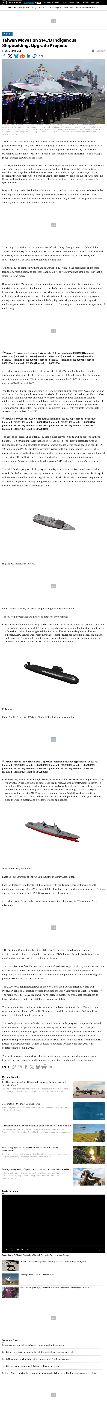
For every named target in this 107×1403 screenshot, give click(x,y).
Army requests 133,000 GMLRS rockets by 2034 (37, 1274)
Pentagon (95, 3)
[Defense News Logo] (33, 2)
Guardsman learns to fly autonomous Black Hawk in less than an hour (36, 1125)
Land (57, 3)
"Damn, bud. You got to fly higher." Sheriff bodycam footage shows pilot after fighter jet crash (54, 1287)
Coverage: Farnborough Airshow (30, 7)
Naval (64, 3)
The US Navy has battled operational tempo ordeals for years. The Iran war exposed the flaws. (51, 1373)
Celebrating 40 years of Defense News (21, 1103)
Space (71, 3)
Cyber (78, 3)
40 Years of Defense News (85, 7)
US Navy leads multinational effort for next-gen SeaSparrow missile (38, 1359)
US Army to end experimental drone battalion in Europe (32, 1365)
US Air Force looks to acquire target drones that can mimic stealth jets (39, 1351)
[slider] (53, 1246)
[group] (18, 1250)
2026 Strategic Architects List (59, 7)
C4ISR (86, 3)
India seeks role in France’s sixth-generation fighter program (35, 1344)
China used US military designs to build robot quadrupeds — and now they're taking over (53, 1261)
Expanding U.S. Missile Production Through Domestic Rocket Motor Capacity (36, 1254)
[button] (6, 1250)
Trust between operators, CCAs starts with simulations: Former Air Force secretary (34, 1083)
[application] (53, 1224)
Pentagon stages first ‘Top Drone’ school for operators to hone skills (35, 1169)
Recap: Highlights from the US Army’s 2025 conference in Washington (30, 1149)
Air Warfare (48, 3)
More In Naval (10, 1077)
